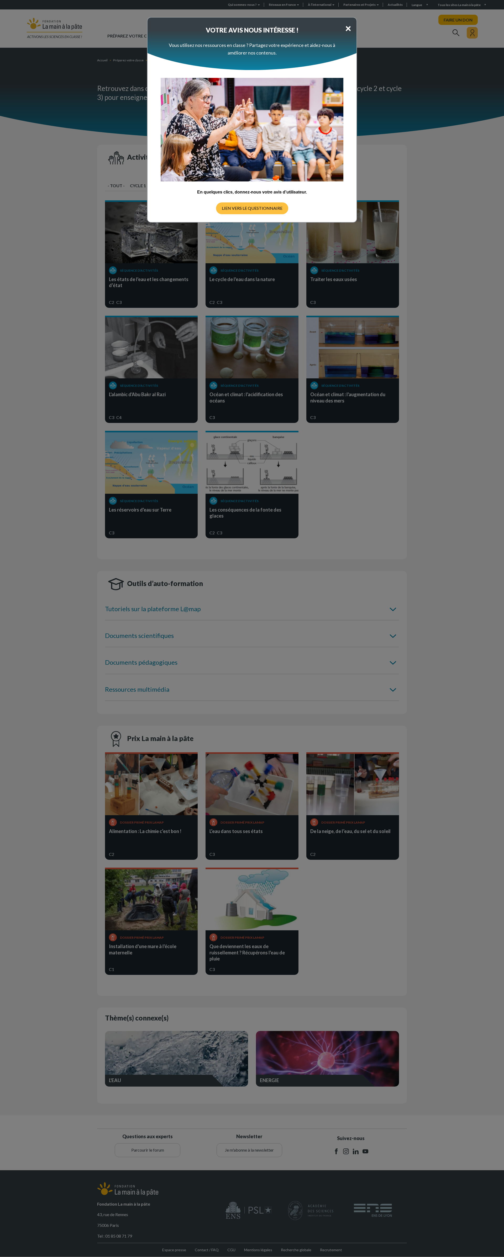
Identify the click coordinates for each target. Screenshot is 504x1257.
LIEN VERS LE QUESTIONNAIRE (252, 208)
